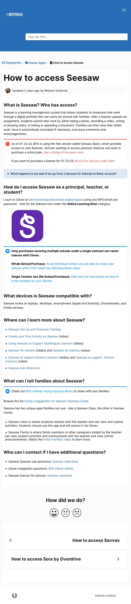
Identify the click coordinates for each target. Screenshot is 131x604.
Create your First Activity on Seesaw (33, 336)
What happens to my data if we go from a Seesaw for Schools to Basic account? (64, 173)
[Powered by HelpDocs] (14, 595)
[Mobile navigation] (124, 10)
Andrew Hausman (59, 475)
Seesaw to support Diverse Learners (33, 357)
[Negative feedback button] (77, 513)
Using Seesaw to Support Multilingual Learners (40, 343)
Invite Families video (57, 439)
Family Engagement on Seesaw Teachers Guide (56, 401)
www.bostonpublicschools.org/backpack (56, 199)
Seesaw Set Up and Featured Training (34, 329)
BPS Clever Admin (60, 468)
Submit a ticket (105, 595)
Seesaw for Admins (21, 350)
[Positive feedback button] (54, 513)
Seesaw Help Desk (65, 461)
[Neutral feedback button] (65, 513)
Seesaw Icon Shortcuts (24, 368)
